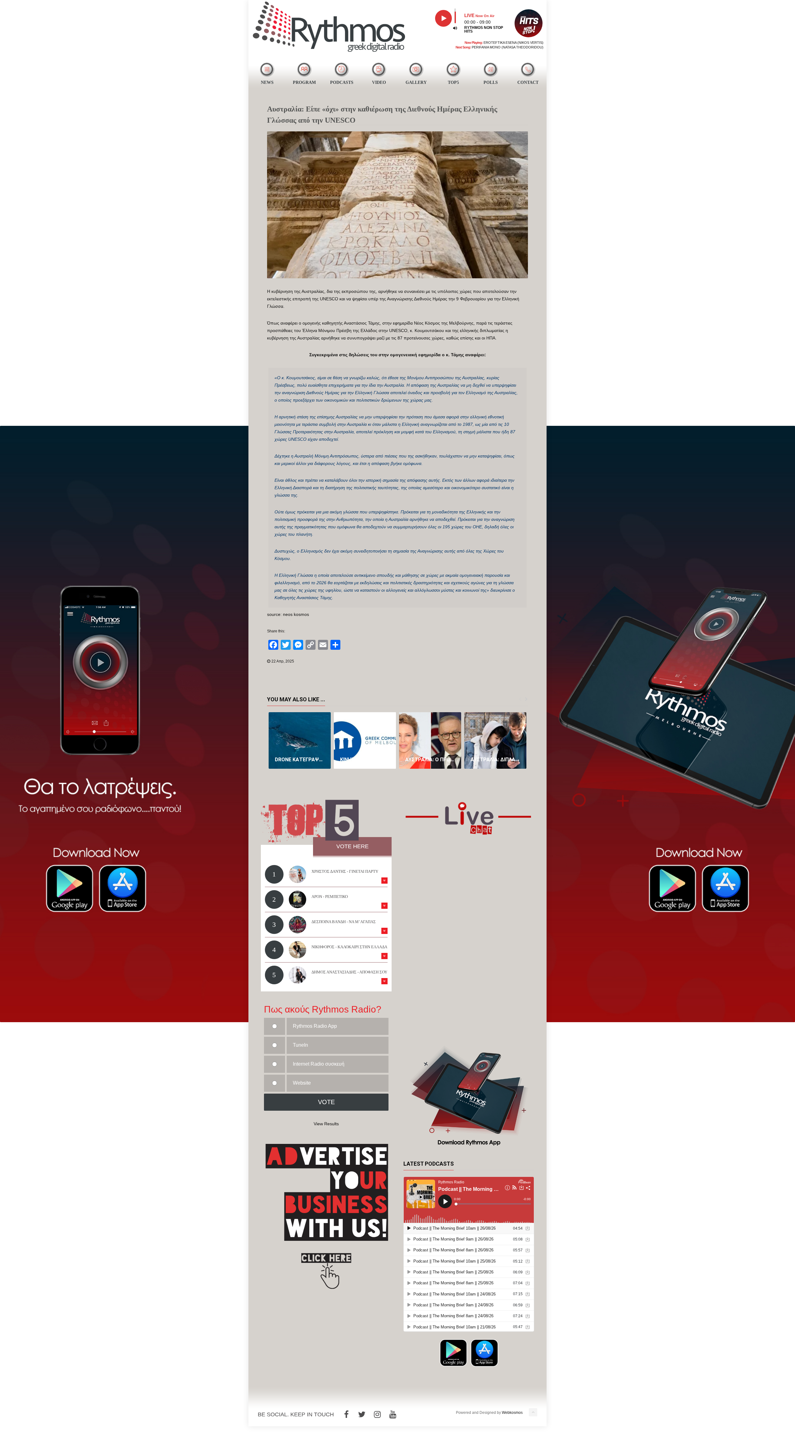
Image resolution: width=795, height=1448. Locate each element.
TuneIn (300, 1045)
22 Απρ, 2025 (282, 661)
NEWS (267, 82)
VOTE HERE (352, 846)
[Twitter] (362, 1414)
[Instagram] (377, 1414)
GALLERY (416, 82)
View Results (326, 1123)
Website (302, 1083)
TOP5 (453, 82)
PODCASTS (341, 82)
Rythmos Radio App (315, 1026)
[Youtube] (393, 1414)
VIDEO (379, 82)
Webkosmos (512, 1412)
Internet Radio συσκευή (318, 1064)
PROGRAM (304, 82)
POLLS (491, 82)
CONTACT (527, 82)
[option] (299, 740)
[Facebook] (346, 1414)
